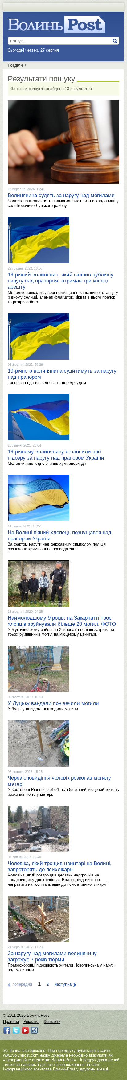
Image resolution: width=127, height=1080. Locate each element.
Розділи (17, 65)
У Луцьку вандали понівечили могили (53, 703)
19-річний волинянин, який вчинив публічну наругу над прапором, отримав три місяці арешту (60, 281)
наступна (63, 984)
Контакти (52, 1021)
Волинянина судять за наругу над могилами (61, 195)
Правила (11, 1021)
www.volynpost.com (21, 1055)
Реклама (31, 1021)
